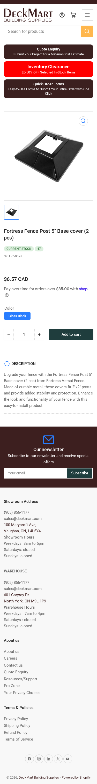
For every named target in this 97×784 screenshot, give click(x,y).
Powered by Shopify (76, 777)
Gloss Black (17, 316)
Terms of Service (18, 739)
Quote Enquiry (16, 672)
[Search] (87, 31)
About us (11, 651)
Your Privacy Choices (22, 692)
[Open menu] (87, 15)
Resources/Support (20, 679)
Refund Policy (15, 732)
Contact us (13, 665)
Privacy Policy (16, 718)
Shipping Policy (17, 725)
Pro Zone (12, 685)
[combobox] (48, 31)
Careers (10, 658)
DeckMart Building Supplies (39, 777)
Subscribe (79, 473)
